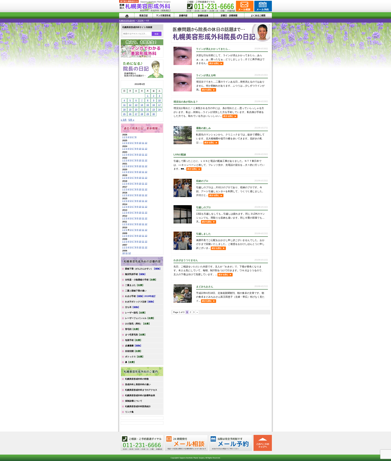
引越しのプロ (203, 207)
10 (159, 100)
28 (142, 114)
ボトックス (134, 356)
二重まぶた (134, 285)
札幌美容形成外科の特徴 (137, 379)
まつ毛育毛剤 (135, 334)
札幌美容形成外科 (127, 21)
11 (124, 105)
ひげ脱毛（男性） (138, 323)
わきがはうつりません (186, 260)
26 (130, 114)
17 (159, 105)
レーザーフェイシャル (140, 318)
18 (124, 109)
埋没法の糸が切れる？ (186, 101)
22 (147, 109)
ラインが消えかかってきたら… (213, 49)
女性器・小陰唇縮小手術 (141, 279)
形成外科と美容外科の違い (138, 384)
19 (130, 109)
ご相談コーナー (244, 6)
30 (153, 114)
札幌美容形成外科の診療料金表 (140, 395)
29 (147, 114)
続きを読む (214, 63)
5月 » (131, 120)
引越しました (203, 233)
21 (142, 109)
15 (147, 105)
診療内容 (183, 15)
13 (136, 105)
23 (153, 109)
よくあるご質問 (258, 15)
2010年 (140, 21)
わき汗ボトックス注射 (140, 301)
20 (136, 109)
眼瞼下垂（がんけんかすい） (143, 268)
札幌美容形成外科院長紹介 (138, 406)
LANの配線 (180, 154)
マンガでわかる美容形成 (163, 15)
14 (142, 105)
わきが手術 (140, 296)
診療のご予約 (263, 6)
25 (124, 114)
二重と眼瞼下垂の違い (135, 290)
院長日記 (143, 15)
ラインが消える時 (206, 75)
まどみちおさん (204, 286)
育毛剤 (132, 329)
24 (159, 109)
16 (153, 105)
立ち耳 (132, 307)
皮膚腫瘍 (133, 345)
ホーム (126, 15)
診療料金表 (203, 15)
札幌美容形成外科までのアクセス (141, 390)
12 (130, 105)
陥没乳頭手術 (135, 274)
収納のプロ (202, 181)
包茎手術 (133, 340)
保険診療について (133, 401)
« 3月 (124, 120)
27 (136, 114)
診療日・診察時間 (229, 15)
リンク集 (129, 412)
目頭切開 (133, 351)
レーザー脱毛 (135, 312)
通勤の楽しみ (203, 128)
